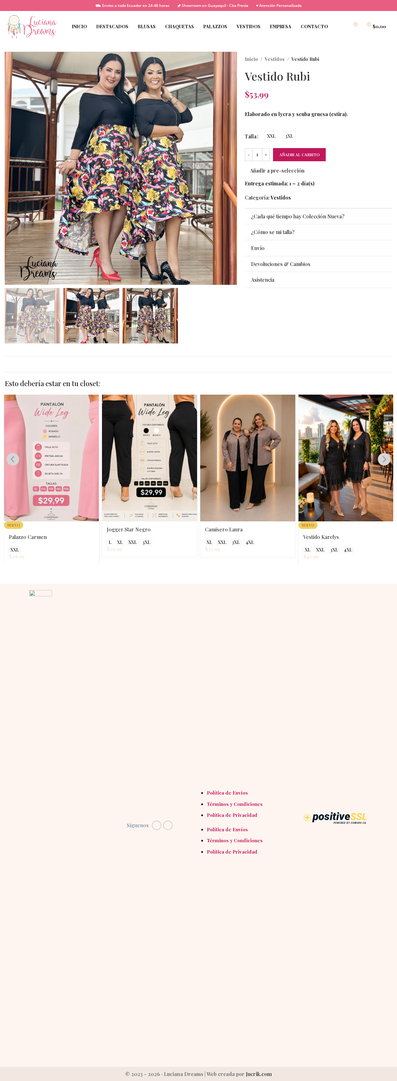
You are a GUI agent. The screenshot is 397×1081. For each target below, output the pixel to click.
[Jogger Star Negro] (149, 458)
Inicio (251, 59)
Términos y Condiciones (235, 804)
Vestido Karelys (321, 537)
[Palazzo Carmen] (51, 458)
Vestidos (275, 59)
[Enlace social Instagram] (168, 825)
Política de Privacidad (232, 815)
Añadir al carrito (299, 154)
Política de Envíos (227, 793)
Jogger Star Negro (129, 529)
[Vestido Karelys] (346, 458)
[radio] (271, 136)
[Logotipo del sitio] (32, 26)
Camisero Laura (224, 529)
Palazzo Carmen (28, 537)
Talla (250, 136)
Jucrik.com (259, 1074)
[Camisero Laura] (247, 458)
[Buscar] (341, 26)
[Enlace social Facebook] (156, 825)
